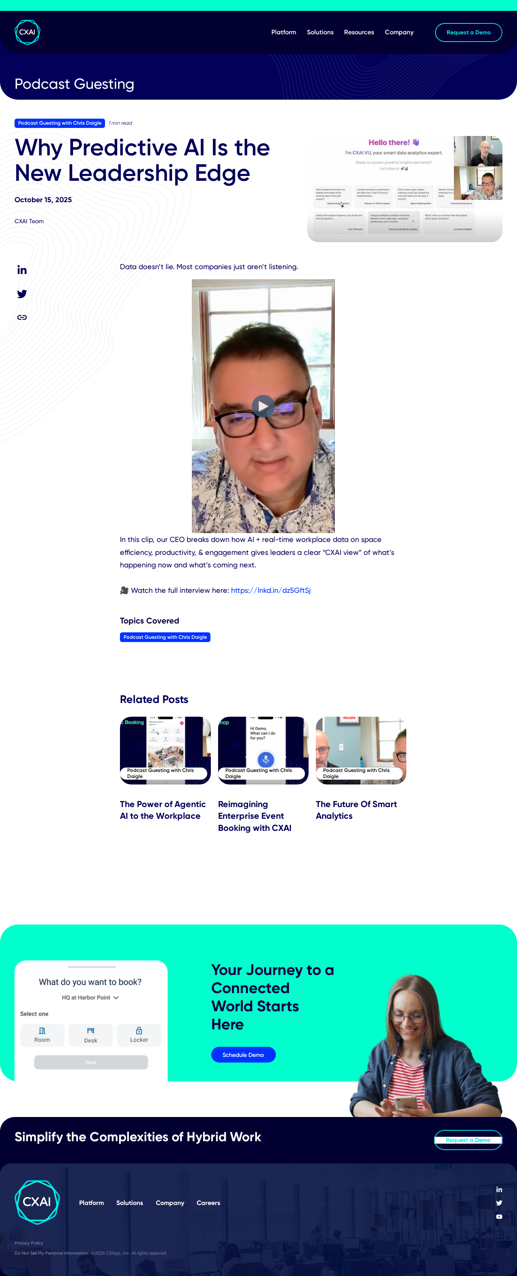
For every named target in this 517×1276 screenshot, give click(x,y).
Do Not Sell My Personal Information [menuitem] (51, 1253)
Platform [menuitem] (283, 32)
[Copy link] (22, 317)
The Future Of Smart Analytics (356, 810)
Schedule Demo (243, 1054)
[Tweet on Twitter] (22, 294)
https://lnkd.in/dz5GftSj (271, 590)
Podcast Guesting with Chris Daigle (59, 123)
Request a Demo (468, 1140)
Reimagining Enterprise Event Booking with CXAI (255, 816)
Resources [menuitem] (359, 32)
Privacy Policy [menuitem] (29, 1243)
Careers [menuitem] (208, 1203)
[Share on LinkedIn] (22, 270)
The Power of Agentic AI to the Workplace (163, 810)
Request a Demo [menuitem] (469, 32)
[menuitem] (499, 1189)
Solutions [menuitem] (320, 32)
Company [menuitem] (399, 32)
